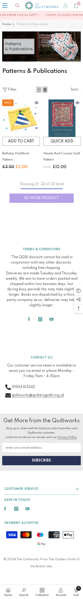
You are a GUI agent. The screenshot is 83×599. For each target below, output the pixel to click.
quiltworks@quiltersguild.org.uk (38, 395)
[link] (41, 46)
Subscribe (41, 460)
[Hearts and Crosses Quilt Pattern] (62, 118)
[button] (39, 90)
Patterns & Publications (32, 24)
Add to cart (21, 141)
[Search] (17, 5)
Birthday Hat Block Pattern (15, 156)
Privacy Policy (67, 437)
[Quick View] (36, 102)
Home (6, 24)
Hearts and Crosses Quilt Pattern (61, 156)
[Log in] (65, 5)
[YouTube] (51, 319)
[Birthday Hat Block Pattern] (21, 118)
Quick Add (62, 141)
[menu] (5, 5)
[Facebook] (28, 319)
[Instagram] (40, 319)
